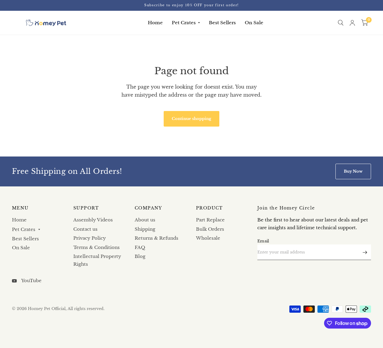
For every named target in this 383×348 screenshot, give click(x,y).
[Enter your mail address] (365, 252)
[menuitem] (155, 23)
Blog (140, 256)
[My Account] (352, 23)
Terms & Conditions (96, 247)
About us (145, 220)
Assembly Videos (93, 220)
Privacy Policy (89, 238)
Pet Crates (184, 22)
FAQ (140, 247)
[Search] (340, 23)
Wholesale (208, 238)
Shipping (145, 229)
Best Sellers (222, 22)
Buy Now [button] (353, 171)
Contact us (85, 229)
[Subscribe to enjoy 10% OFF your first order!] (191, 5)
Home (155, 22)
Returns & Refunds (156, 238)
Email (263, 241)
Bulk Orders (210, 229)
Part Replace (210, 220)
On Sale (254, 22)
